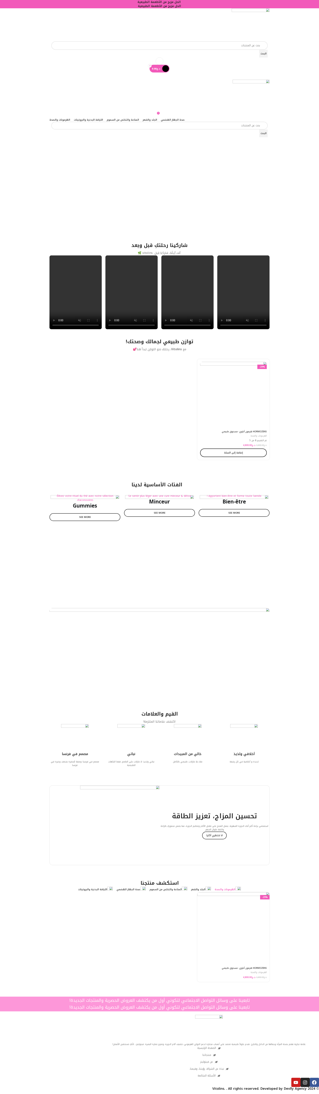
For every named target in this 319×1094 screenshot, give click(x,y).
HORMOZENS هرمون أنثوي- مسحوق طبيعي (244, 432)
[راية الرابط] (234, 543)
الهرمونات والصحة (259, 436)
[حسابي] (159, 61)
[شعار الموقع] (251, 24)
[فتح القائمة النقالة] (159, 76)
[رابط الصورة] (209, 1029)
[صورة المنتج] (233, 395)
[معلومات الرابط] (244, 744)
